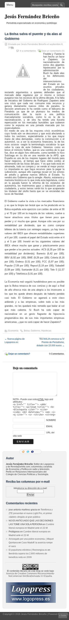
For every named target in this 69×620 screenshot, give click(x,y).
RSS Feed (23, 451)
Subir (63, 615)
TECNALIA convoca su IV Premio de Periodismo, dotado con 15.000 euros (50, 342)
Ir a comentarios (28, 51)
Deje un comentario (51, 51)
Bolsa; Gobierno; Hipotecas (37, 330)
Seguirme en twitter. (28, 451)
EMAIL (49, 426)
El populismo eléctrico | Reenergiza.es (28, 550)
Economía (13, 330)
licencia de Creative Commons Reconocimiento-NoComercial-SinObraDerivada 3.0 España (30, 574)
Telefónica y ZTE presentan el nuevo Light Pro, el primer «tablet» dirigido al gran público (31, 513)
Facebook (33, 451)
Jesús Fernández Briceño (32, 16)
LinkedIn (37, 451)
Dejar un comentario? (19, 353)
